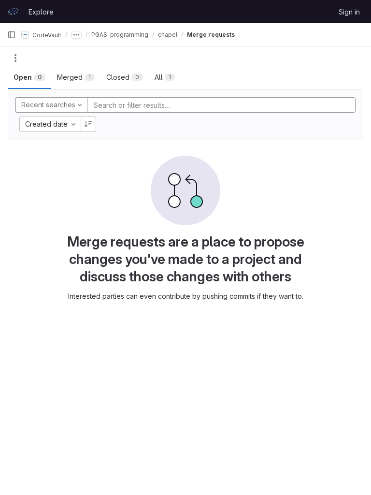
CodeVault (46, 34)
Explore (41, 12)
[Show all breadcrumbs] (76, 35)
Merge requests (211, 34)
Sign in (349, 12)
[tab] (29, 77)
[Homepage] (13, 11)
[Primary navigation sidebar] (11, 35)
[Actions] (15, 58)
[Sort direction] (88, 124)
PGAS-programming (119, 34)
